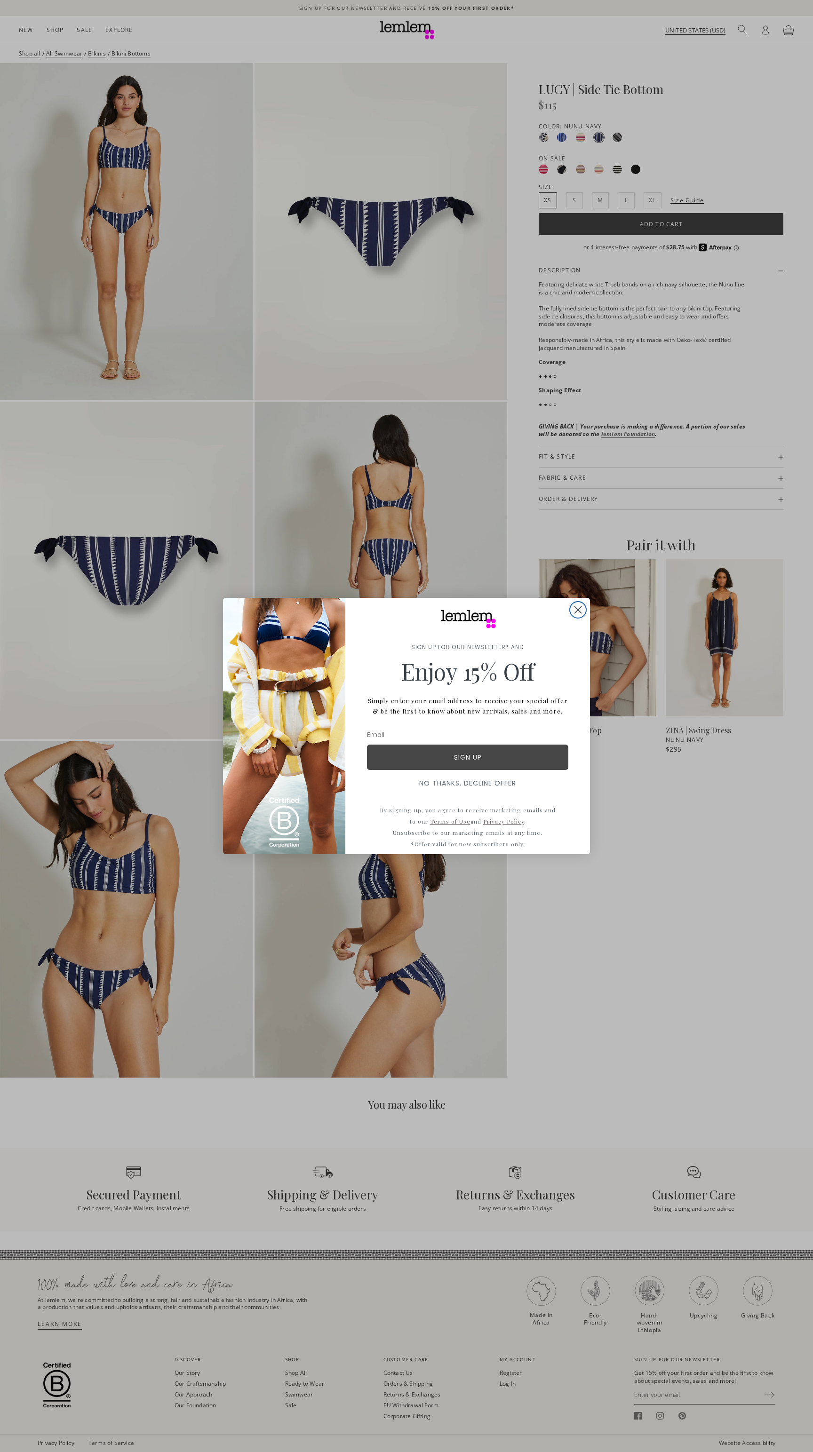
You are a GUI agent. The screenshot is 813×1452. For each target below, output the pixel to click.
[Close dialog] (578, 610)
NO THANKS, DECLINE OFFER (467, 783)
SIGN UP (468, 757)
